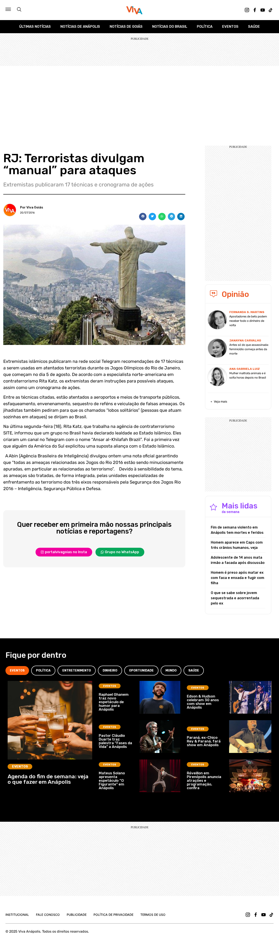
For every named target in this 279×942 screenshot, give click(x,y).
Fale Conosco (48, 914)
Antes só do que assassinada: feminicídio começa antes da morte (249, 349)
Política (205, 26)
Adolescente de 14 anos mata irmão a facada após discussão (238, 560)
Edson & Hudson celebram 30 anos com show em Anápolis (203, 702)
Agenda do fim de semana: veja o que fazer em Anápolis (48, 779)
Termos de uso (152, 914)
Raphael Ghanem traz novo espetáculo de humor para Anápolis (114, 701)
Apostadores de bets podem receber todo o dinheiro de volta (248, 321)
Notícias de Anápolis (80, 26)
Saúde (254, 26)
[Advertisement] (139, 98)
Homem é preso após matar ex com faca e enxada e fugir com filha (237, 577)
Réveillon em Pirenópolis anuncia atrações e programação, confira (204, 780)
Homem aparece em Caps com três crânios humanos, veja (237, 545)
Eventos (230, 26)
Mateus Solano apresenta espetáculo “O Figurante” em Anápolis (112, 780)
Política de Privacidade (113, 914)
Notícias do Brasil (169, 26)
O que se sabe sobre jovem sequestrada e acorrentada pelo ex (235, 598)
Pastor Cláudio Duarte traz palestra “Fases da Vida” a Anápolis (115, 741)
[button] (142, 216)
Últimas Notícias (35, 26)
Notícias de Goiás (126, 26)
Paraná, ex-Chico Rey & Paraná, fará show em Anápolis (204, 741)
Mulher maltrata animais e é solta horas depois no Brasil (247, 375)
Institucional (17, 914)
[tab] (17, 670)
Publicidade (77, 914)
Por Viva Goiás (31, 207)
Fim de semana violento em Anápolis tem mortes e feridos (237, 530)
